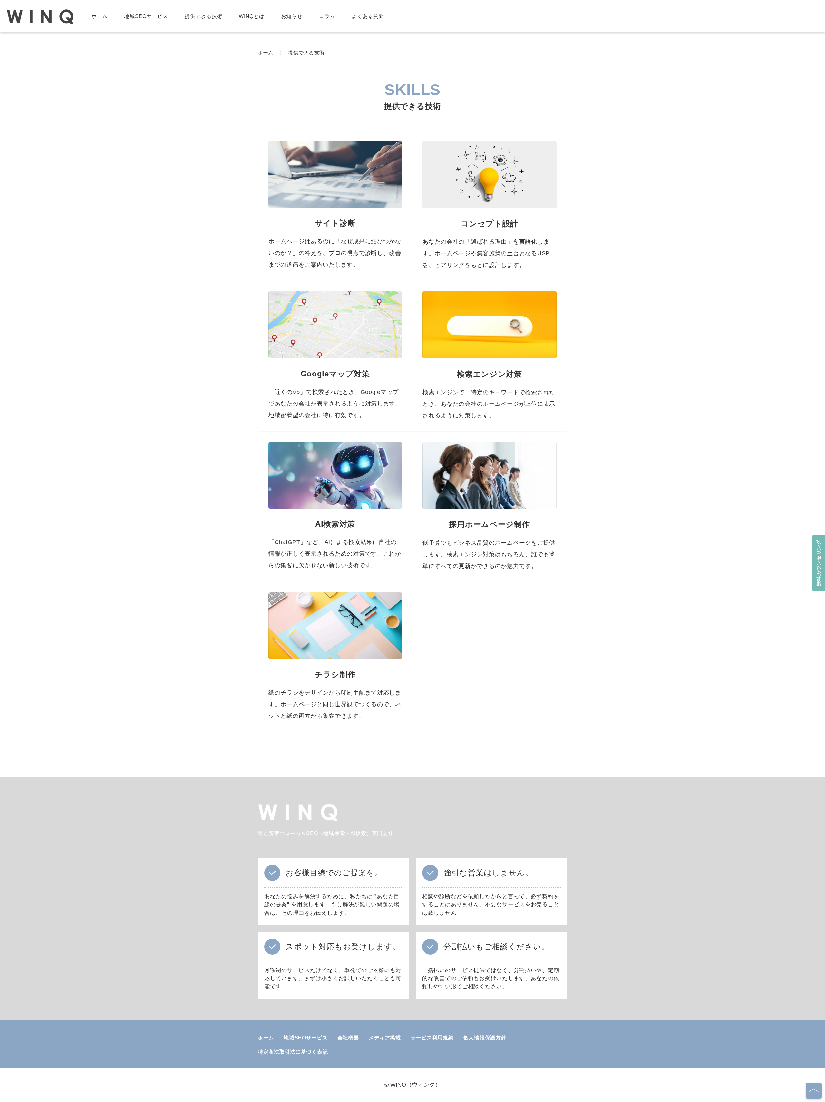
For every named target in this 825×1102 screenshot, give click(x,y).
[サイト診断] (335, 206)
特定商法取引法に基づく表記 (293, 1052)
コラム (327, 16)
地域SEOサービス (146, 16)
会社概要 (348, 1037)
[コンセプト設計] (489, 206)
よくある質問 (368, 16)
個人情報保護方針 (485, 1037)
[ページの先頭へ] (814, 1091)
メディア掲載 (385, 1037)
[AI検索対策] (335, 506)
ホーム (100, 16)
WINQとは (251, 16)
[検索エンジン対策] (489, 356)
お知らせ (292, 16)
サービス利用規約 (432, 1037)
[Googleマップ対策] (335, 356)
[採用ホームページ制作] (489, 506)
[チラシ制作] (335, 657)
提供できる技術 (203, 16)
